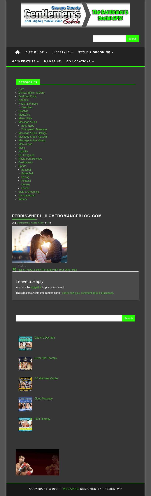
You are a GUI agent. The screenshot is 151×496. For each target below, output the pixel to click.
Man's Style (25, 118)
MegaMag (71, 488)
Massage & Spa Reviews (33, 136)
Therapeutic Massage (34, 129)
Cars (21, 89)
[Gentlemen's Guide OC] (17, 52)
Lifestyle (61, 52)
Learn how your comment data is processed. (88, 293)
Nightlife (23, 151)
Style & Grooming (95, 52)
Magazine (52, 61)
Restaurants (26, 162)
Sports (22, 166)
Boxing (25, 177)
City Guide (35, 52)
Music (22, 147)
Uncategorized (27, 195)
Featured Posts (27, 96)
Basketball (27, 173)
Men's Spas (25, 144)
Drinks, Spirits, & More (32, 92)
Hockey (25, 184)
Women (23, 199)
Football (26, 180)
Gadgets (24, 100)
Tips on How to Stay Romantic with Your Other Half (47, 267)
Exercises (27, 107)
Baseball (26, 169)
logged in (36, 287)
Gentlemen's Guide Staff (30, 222)
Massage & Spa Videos (32, 140)
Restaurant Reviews (30, 158)
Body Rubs (27, 125)
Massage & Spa (28, 122)
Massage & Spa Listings (33, 133)
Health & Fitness (28, 103)
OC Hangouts (26, 155)
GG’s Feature (24, 61)
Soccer (25, 188)
